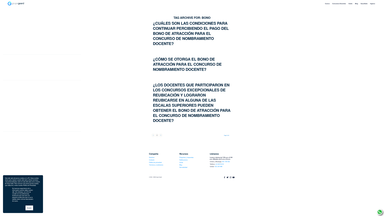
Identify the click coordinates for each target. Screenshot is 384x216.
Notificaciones (183, 160)
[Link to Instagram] (230, 177)
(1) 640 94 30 (220, 164)
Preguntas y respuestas (186, 157)
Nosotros (151, 157)
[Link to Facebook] (224, 177)
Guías (181, 162)
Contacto (151, 160)
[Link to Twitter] (227, 177)
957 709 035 (226, 161)
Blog (180, 165)
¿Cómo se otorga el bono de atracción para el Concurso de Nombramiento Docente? (187, 64)
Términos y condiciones (156, 165)
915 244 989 (218, 166)
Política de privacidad (155, 162)
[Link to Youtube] (233, 177)
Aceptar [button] (29, 208)
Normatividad (183, 167)
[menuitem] (327, 3)
